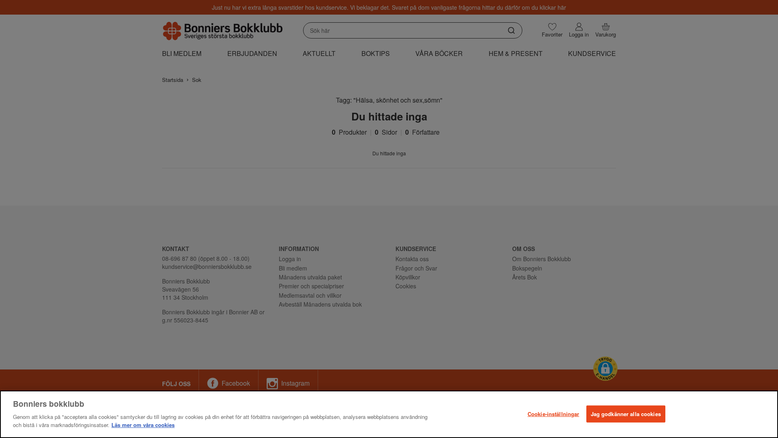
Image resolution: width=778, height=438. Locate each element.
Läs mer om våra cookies (143, 424)
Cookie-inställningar (553, 413)
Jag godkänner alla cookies (626, 413)
